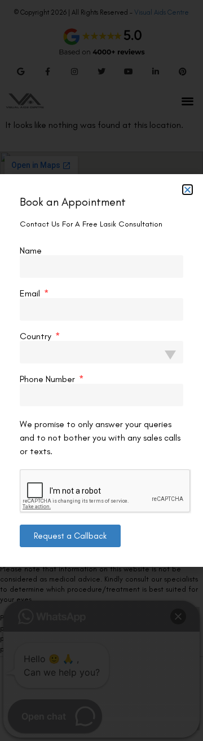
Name (31, 250)
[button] (187, 189)
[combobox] (101, 352)
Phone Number (48, 379)
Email (31, 293)
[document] (101, 370)
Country (37, 336)
